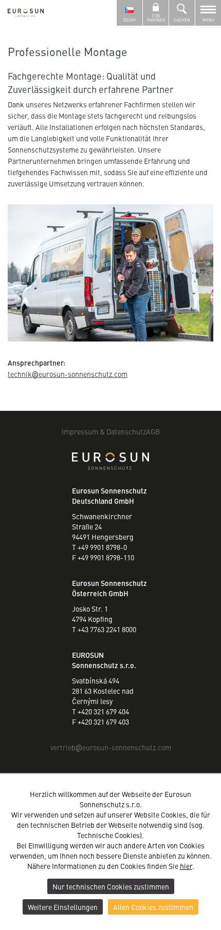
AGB (153, 431)
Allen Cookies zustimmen (153, 907)
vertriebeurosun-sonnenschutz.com (110, 747)
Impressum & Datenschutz (104, 431)
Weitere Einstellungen (63, 907)
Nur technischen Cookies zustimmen (110, 886)
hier (186, 866)
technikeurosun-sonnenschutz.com (67, 374)
